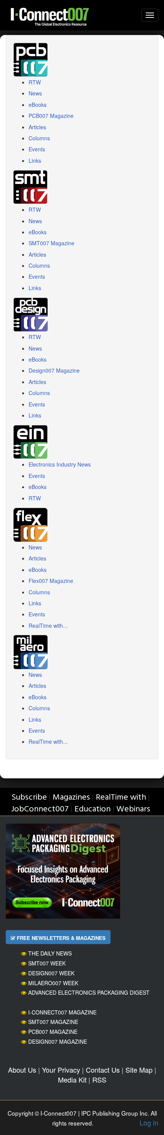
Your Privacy (61, 1070)
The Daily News (50, 953)
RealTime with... (48, 625)
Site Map (139, 1070)
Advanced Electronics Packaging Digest (89, 992)
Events (37, 149)
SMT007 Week (47, 963)
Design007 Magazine (54, 370)
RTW (35, 82)
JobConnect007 (40, 809)
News (35, 93)
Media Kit (72, 1079)
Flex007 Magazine (51, 580)
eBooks (38, 104)
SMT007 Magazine (51, 243)
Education (92, 809)
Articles (37, 127)
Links (35, 160)
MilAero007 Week (53, 983)
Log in (149, 1122)
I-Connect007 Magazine (62, 1012)
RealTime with (121, 797)
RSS (99, 1079)
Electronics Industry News (60, 464)
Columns (39, 138)
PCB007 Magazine (51, 115)
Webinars (133, 809)
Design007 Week (51, 973)
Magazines (71, 797)
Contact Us (103, 1070)
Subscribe (29, 797)
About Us (22, 1070)
